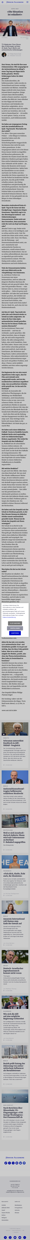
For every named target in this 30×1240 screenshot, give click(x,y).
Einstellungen (15, 628)
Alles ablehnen (15, 623)
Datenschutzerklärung (9, 617)
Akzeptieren (15, 633)
